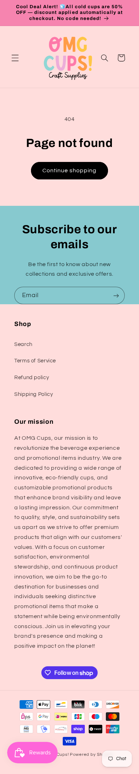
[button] (15, 58)
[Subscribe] (116, 295)
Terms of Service (35, 360)
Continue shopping (69, 170)
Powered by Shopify (91, 755)
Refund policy (31, 377)
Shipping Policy (33, 394)
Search (23, 344)
